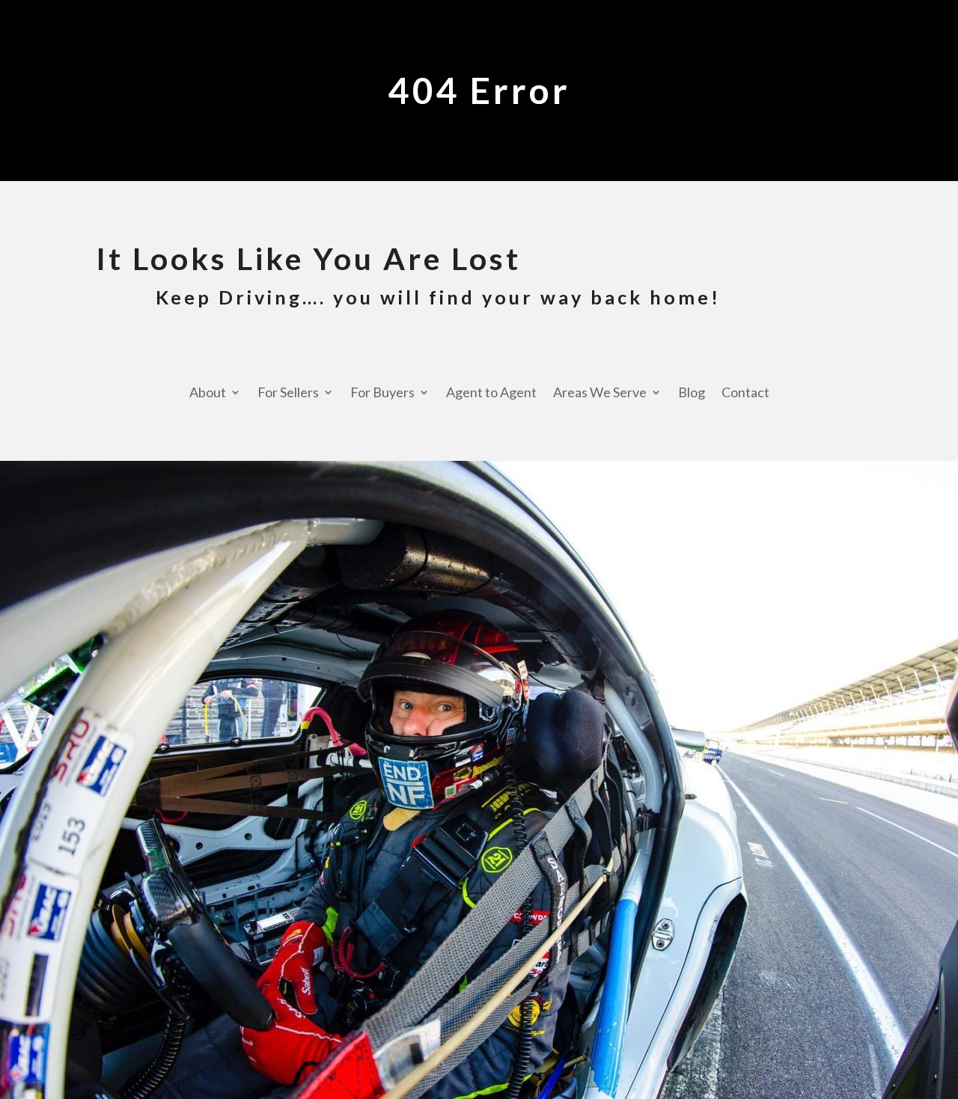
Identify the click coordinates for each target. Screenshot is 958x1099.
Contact (745, 393)
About (207, 393)
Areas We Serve (600, 393)
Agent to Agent (491, 393)
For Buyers (382, 393)
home (680, 297)
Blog (691, 393)
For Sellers (288, 393)
